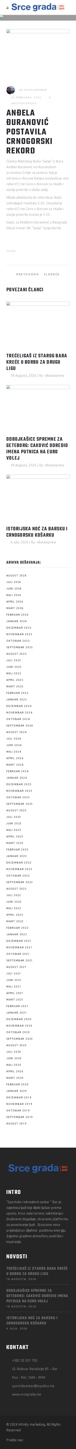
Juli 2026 (13, 582)
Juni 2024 (14, 745)
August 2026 (16, 575)
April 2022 (14, 914)
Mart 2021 (15, 999)
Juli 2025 (13, 660)
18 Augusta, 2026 (23, 375)
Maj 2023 (13, 830)
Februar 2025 (17, 693)
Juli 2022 (13, 895)
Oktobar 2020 (18, 1032)
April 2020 (14, 1071)
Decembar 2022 (18, 862)
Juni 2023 (14, 823)
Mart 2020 (15, 1077)
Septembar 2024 (19, 725)
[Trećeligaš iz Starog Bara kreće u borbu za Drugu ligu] (38, 325)
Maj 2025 (13, 673)
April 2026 (14, 601)
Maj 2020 (13, 1064)
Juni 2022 (14, 901)
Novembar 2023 (19, 790)
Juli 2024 (13, 738)
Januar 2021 (16, 1012)
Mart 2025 (15, 686)
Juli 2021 (13, 973)
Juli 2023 (13, 817)
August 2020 (16, 1045)
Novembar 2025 (19, 634)
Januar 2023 (16, 856)
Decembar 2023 (18, 784)
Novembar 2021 (19, 947)
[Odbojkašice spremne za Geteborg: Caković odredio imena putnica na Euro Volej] (38, 408)
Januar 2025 (16, 699)
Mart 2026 (15, 608)
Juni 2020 (14, 1058)
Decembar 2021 (18, 940)
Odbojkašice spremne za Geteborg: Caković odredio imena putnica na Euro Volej (37, 449)
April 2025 (14, 680)
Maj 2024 (13, 751)
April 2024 (14, 758)
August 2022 (16, 888)
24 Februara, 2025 (26, 97)
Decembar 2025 (18, 627)
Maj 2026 (13, 595)
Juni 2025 (14, 666)
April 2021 (14, 993)
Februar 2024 (17, 771)
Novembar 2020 (19, 1025)
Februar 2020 (17, 1084)
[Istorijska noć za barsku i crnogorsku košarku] (38, 498)
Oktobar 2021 (18, 954)
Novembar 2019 (19, 1104)
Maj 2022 (13, 908)
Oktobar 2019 (18, 1110)
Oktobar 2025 (18, 640)
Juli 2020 (13, 1051)
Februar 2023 (17, 849)
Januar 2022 (16, 934)
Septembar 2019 (19, 1117)
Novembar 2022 (19, 869)
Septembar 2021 (19, 960)
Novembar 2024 (19, 712)
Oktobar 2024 (18, 719)
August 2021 (16, 967)
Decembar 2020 (18, 1019)
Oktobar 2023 (18, 797)
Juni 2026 (14, 588)
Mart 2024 (15, 764)
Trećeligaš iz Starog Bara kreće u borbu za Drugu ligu (36, 362)
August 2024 (16, 732)
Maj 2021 (13, 986)
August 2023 (16, 810)
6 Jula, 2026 (19, 542)
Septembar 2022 (19, 882)
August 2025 (16, 653)
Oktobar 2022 (18, 875)
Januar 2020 (16, 1091)
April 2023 (14, 836)
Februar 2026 (17, 614)
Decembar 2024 (18, 706)
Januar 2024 (16, 777)
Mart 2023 (15, 843)
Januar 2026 (16, 621)
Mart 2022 (15, 921)
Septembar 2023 (19, 803)
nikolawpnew (35, 89)
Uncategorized (24, 103)
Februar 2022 (17, 927)
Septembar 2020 (19, 1038)
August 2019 (16, 1123)
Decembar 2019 (18, 1097)
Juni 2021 (14, 980)
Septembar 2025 (19, 647)
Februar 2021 (17, 1006)
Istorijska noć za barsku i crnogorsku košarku (37, 532)
